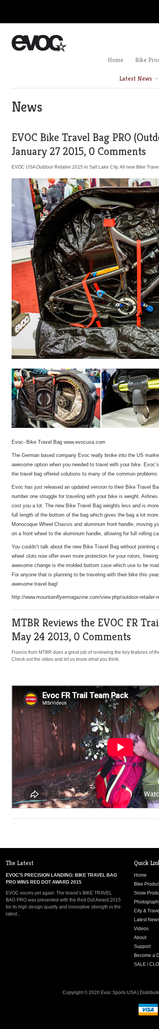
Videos (141, 928)
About (140, 937)
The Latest (20, 863)
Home (140, 875)
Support (142, 946)
